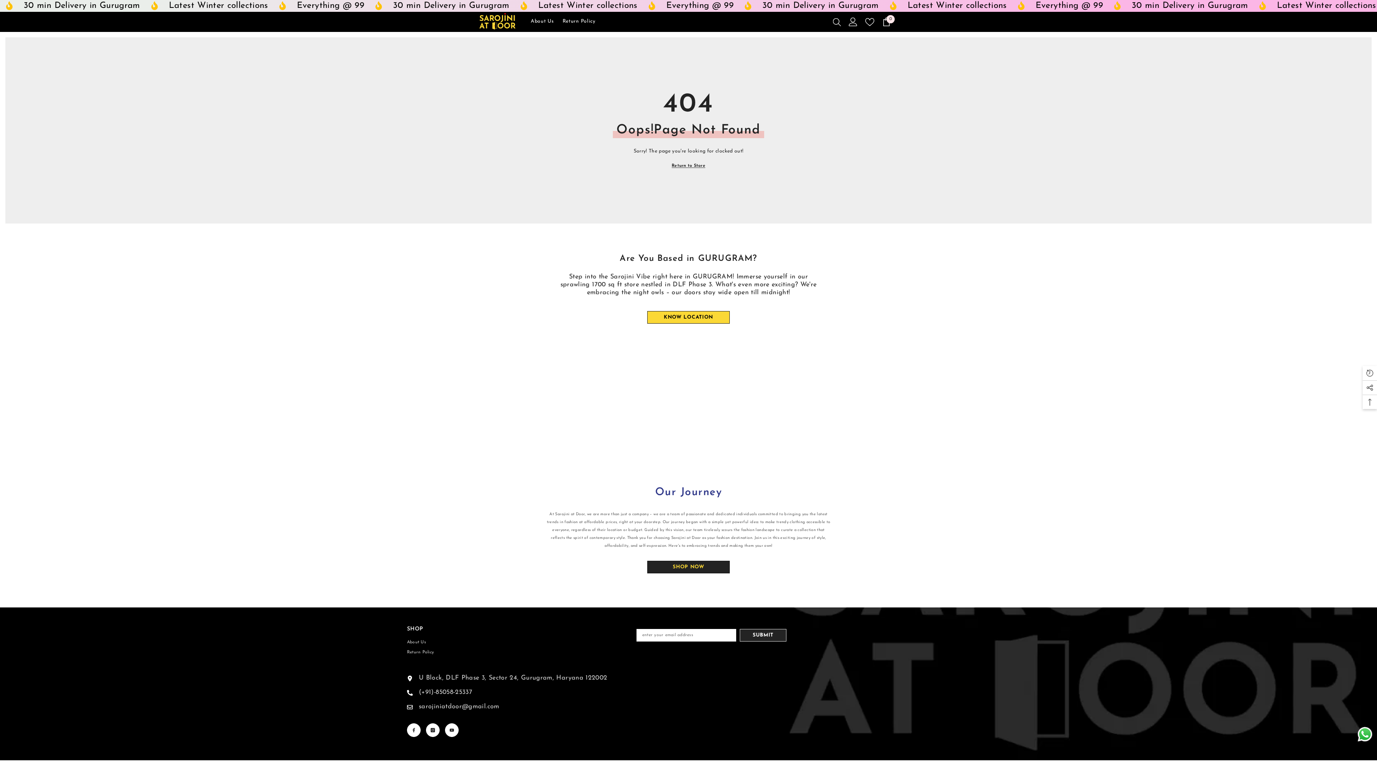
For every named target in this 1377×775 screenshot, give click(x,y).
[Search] (837, 22)
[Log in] (853, 22)
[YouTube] (452, 730)
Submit (763, 635)
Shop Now (688, 567)
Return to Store (688, 166)
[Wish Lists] (869, 22)
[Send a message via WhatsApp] (1365, 734)
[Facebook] (414, 730)
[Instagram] (433, 730)
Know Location (688, 317)
